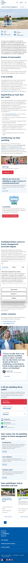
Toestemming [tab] (5, 267)
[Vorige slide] (2, 522)
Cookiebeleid (16, 555)
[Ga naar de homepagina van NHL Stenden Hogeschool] (3, 3)
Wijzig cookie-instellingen (6, 555)
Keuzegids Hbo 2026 (11, 114)
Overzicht (22, 7)
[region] (14, 504)
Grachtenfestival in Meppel (7, 91)
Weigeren (14, 298)
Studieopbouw (6, 442)
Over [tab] (23, 267)
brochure (6, 413)
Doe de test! (5, 190)
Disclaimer (22, 555)
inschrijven (6, 401)
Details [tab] (14, 267)
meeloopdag (7, 407)
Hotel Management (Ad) (8, 323)
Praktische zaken (7, 470)
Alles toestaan (14, 289)
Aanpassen (13, 293)
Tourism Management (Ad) (9, 321)
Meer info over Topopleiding (10, 215)
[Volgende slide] (5, 522)
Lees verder (7, 376)
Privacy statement (6, 556)
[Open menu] (25, 2)
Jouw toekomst (7, 457)
